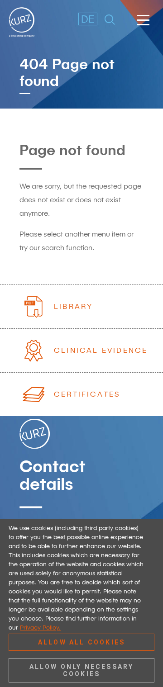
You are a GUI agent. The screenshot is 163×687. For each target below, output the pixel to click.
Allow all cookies (81, 642)
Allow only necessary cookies (81, 670)
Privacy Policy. (40, 627)
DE (85, 19)
